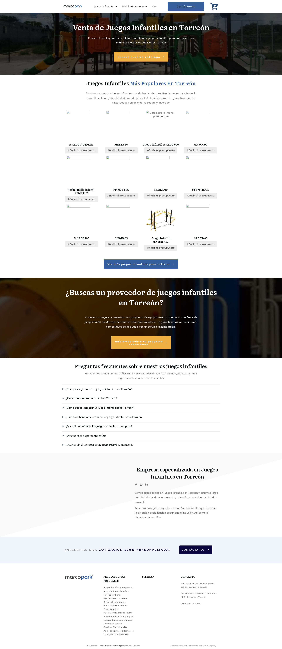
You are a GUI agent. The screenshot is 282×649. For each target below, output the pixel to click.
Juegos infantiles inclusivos (116, 591)
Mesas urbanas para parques (118, 620)
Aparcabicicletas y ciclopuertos (119, 630)
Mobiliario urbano (112, 594)
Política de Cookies (130, 645)
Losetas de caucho (113, 623)
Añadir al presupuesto (81, 150)
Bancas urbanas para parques (118, 616)
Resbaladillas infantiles (115, 602)
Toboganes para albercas (116, 634)
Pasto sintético (111, 609)
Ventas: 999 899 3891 (191, 603)
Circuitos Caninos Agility (115, 627)
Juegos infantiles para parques (119, 587)
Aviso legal (92, 645)
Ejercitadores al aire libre (115, 598)
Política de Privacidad (109, 645)
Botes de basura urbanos (116, 605)
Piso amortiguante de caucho (118, 612)
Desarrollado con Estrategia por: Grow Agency (193, 645)
